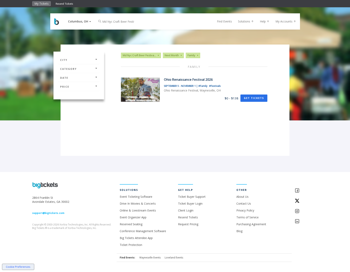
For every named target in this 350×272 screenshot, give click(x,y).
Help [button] (263, 21)
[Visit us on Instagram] (306, 211)
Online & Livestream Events (138, 210)
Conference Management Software (143, 231)
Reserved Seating (131, 224)
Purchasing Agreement (251, 224)
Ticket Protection (131, 245)
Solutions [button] (244, 21)
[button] (79, 21)
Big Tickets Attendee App (136, 238)
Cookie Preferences (18, 267)
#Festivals (215, 86)
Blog (239, 231)
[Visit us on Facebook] (306, 190)
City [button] (63, 60)
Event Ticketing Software (136, 197)
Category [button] (68, 69)
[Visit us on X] (306, 201)
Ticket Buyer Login (190, 203)
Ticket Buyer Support (192, 197)
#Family (203, 86)
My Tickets (41, 3)
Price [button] (64, 86)
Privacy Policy (245, 210)
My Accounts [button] (284, 21)
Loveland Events (174, 257)
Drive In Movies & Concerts (138, 203)
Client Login (185, 210)
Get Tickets (254, 98)
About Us (242, 197)
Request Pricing (188, 224)
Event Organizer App (133, 217)
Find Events (224, 21)
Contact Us (243, 203)
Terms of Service (247, 217)
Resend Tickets (64, 3)
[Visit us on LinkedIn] (306, 221)
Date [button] (64, 78)
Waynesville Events (150, 257)
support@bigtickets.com (48, 213)
